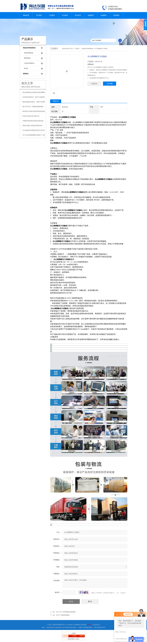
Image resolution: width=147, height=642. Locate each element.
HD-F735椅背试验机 (63, 615)
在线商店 (91, 15)
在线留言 (104, 15)
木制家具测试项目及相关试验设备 (32, 121)
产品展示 (52, 15)
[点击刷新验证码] (83, 592)
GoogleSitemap (96, 624)
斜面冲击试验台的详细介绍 (30, 116)
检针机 (26, 68)
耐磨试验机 (27, 58)
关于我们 (39, 15)
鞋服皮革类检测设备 (88, 48)
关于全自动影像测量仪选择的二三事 (33, 135)
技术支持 (78, 15)
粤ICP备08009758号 (99, 627)
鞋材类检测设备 (28, 53)
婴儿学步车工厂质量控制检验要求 (32, 106)
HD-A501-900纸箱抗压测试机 (66, 612)
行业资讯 (65, 15)
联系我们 (117, 15)
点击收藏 (110, 83)
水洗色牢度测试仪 (29, 63)
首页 (71, 48)
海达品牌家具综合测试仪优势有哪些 (33, 92)
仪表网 (80, 627)
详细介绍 (56, 101)
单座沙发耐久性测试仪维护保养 (32, 125)
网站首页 (26, 15)
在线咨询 (94, 83)
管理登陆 (85, 627)
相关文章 (27, 83)
